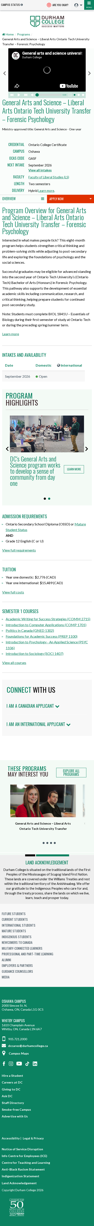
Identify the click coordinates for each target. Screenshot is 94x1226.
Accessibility (11, 1138)
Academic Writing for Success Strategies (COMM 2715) (48, 619)
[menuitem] (77, 5)
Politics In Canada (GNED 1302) (30, 630)
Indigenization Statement (20, 1176)
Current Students (15, 919)
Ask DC (7, 1096)
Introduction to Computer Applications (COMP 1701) (46, 625)
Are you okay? (60, 5)
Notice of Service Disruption (22, 1149)
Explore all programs (71, 772)
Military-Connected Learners (22, 948)
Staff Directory (13, 1103)
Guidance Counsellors (17, 971)
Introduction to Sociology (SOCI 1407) (34, 653)
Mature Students (14, 930)
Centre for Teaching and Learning (26, 1162)
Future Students (14, 913)
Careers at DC (12, 1082)
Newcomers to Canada (17, 942)
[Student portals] (77, 5)
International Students (18, 925)
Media (5, 976)
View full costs (13, 592)
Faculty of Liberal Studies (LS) (48, 177)
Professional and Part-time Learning (27, 953)
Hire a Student (12, 1075)
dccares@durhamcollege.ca (27, 1046)
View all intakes (40, 170)
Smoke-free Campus (16, 1109)
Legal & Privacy (33, 1138)
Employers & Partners (17, 965)
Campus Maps (19, 1053)
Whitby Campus (13, 1020)
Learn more (46, 191)
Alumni (6, 959)
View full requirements (19, 550)
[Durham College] (47, 21)
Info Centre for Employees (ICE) (24, 1156)
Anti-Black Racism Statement (23, 1169)
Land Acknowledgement (47, 862)
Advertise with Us (15, 1116)
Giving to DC (11, 1089)
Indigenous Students (16, 936)
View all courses (14, 663)
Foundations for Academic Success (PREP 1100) (41, 636)
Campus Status (10, 5)
